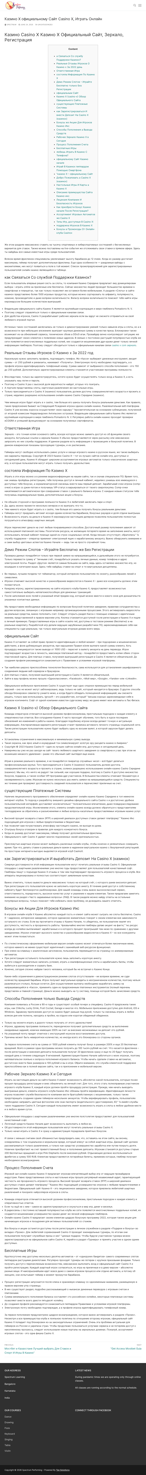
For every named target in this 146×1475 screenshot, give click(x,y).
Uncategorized (44, 25)
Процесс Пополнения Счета (72, 144)
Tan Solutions (63, 1470)
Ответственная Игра (68, 70)
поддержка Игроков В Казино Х (74, 225)
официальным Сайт (67, 93)
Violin (8, 1450)
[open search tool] (134, 5)
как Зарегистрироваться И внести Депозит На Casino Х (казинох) (72, 115)
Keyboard (10, 1433)
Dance (8, 1416)
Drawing (9, 1422)
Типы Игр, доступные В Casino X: (75, 221)
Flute (7, 1428)
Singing (9, 1439)
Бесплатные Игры (66, 148)
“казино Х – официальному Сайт (74, 173)
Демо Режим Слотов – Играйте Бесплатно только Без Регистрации (74, 85)
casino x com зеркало (124, 345)
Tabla (7, 1445)
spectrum (11, 25)
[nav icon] (139, 5)
